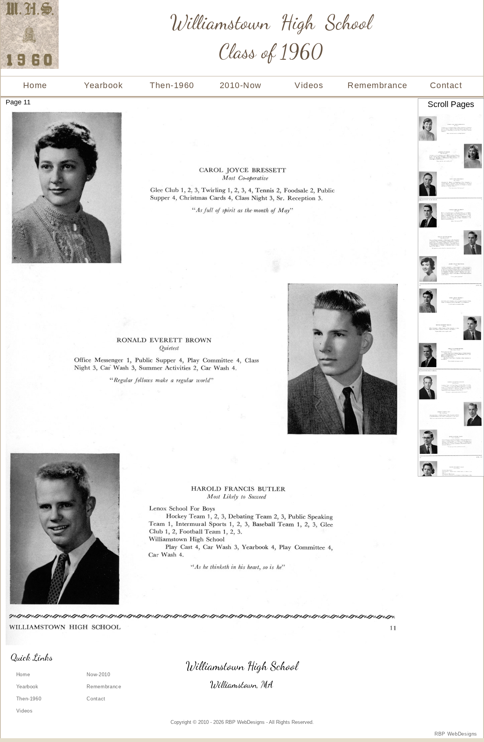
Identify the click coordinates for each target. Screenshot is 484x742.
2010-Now (241, 85)
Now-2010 (98, 674)
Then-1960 (172, 85)
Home (35, 85)
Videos (309, 85)
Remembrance (377, 85)
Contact (446, 85)
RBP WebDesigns (455, 734)
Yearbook (103, 85)
